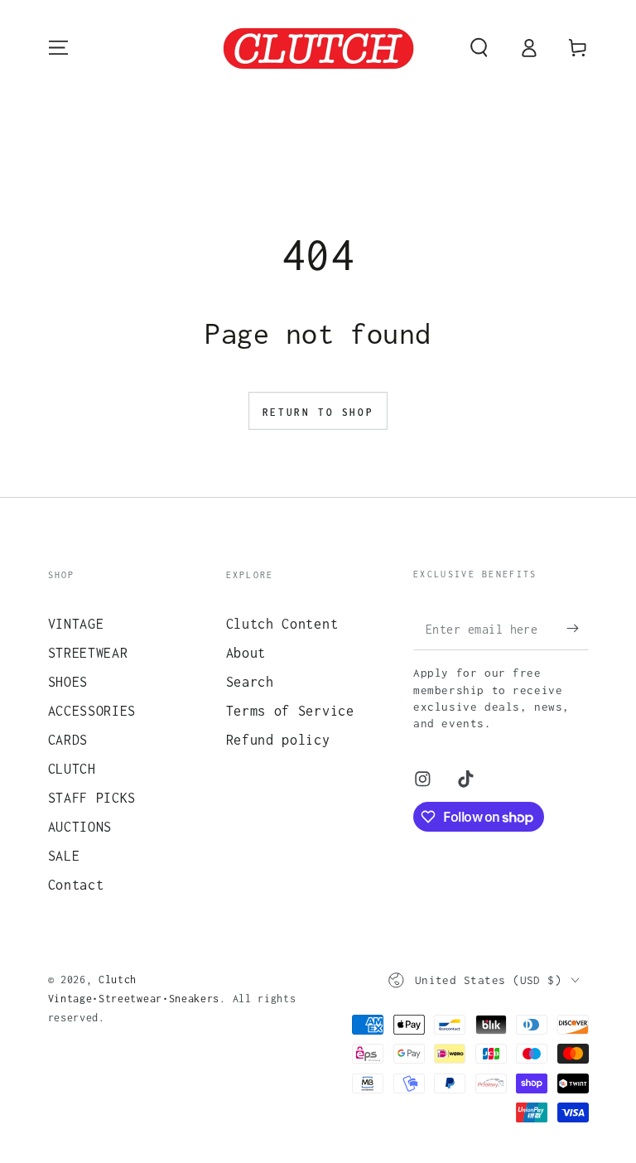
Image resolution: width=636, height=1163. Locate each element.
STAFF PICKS (92, 797)
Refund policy (278, 739)
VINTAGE (76, 623)
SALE (64, 855)
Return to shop (318, 412)
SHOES (68, 681)
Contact (76, 884)
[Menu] (58, 48)
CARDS (68, 739)
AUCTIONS (80, 826)
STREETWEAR (88, 652)
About (246, 652)
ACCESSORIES (92, 710)
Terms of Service (290, 710)
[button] (479, 48)
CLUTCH (72, 768)
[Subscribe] (577, 628)
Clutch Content (282, 623)
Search (250, 681)
